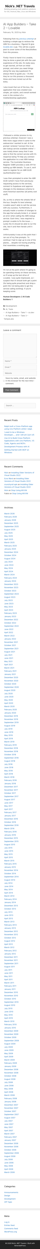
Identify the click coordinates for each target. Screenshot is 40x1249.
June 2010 (8, 1012)
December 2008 (11, 1069)
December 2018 (11, 748)
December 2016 (11, 819)
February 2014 (10, 899)
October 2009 (10, 1037)
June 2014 (8, 886)
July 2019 (8, 729)
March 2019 (9, 742)
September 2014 (11, 877)
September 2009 (11, 1041)
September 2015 (11, 841)
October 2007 (10, 1111)
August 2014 (9, 880)
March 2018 (9, 777)
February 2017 (10, 812)
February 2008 (10, 1098)
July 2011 (8, 970)
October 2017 (10, 793)
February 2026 (10, 517)
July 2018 (8, 764)
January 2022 (10, 639)
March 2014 (9, 896)
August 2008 (9, 1079)
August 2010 (9, 1005)
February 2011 (10, 986)
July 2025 (8, 533)
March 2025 (9, 542)
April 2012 (8, 944)
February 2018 (10, 780)
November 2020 (11, 681)
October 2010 (10, 999)
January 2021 (10, 674)
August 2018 (9, 761)
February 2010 (10, 1024)
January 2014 (10, 902)
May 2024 (8, 568)
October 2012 (10, 938)
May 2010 (8, 1015)
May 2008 (8, 1089)
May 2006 (8, 1166)
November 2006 (11, 1147)
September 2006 (11, 1153)
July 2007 (8, 1121)
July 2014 (8, 883)
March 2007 (9, 1134)
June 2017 (8, 803)
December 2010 (11, 992)
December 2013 (11, 906)
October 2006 (10, 1150)
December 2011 (11, 957)
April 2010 (8, 1018)
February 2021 (10, 671)
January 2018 (10, 783)
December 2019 (11, 716)
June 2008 (8, 1086)
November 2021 (11, 642)
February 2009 (10, 1063)
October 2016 (10, 822)
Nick (6, 473)
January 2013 (10, 928)
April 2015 (8, 857)
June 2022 (8, 629)
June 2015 (8, 851)
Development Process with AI (16, 447)
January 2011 (10, 989)
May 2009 (8, 1053)
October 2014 (10, 873)
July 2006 (8, 1159)
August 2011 (9, 967)
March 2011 (9, 983)
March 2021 (9, 668)
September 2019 (11, 722)
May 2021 (8, 661)
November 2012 (11, 934)
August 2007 (9, 1118)
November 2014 (11, 870)
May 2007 (8, 1127)
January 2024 (10, 581)
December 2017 (11, 787)
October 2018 (10, 755)
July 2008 (8, 1082)
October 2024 (10, 555)
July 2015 (8, 848)
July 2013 (8, 912)
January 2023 (10, 616)
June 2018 (8, 767)
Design (7, 1196)
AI (6, 309)
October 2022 (10, 623)
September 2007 (11, 1114)
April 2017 (8, 809)
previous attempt (26, 39)
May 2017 (8, 806)
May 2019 (8, 735)
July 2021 (8, 655)
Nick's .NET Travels (20, 6)
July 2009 (8, 1047)
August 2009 (9, 1044)
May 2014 (8, 889)
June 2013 (8, 915)
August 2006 (9, 1156)
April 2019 (8, 738)
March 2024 (9, 575)
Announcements (11, 1192)
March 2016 (9, 828)
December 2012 (11, 931)
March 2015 (9, 861)
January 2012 (10, 954)
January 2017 (10, 816)
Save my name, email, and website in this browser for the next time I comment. (21, 381)
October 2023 (10, 591)
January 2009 (10, 1066)
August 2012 (9, 941)
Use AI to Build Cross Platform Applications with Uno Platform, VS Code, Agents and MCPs (19, 440)
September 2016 (11, 825)
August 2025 (9, 530)
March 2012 (9, 947)
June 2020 (8, 697)
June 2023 (8, 604)
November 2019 (11, 719)
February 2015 (10, 864)
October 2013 (10, 909)
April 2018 (8, 774)
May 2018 (8, 771)
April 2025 (8, 539)
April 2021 (8, 665)
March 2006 (9, 1172)
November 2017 (11, 790)
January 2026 (10, 520)
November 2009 (11, 1034)
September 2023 (11, 594)
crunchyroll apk (10, 484)
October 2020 (10, 684)
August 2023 (9, 597)
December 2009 (11, 1031)
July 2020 (8, 694)
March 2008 (9, 1095)
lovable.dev (8, 47)
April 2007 (8, 1131)
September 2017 (11, 796)
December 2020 (11, 677)
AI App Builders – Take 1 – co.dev (20, 312)
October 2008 (10, 1076)
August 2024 (9, 559)
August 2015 (9, 844)
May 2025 (8, 536)
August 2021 (9, 652)
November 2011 (11, 960)
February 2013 (10, 925)
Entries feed (9, 1225)
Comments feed (11, 1229)
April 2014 (8, 893)
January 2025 (10, 549)
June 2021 (8, 658)
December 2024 (11, 552)
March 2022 (9, 636)
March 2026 (9, 514)
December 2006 (11, 1143)
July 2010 (8, 1008)
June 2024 (8, 565)
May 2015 (8, 854)
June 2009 (9, 1050)
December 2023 (11, 584)
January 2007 (10, 1140)
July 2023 (8, 600)
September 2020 (11, 687)
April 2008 (8, 1092)
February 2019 (10, 745)
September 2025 (11, 526)
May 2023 (8, 607)
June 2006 (9, 1163)
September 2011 (11, 963)
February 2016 (10, 832)
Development (11, 306)
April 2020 (8, 703)
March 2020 (9, 706)
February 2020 (10, 710)
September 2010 (11, 1002)
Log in (6, 1222)
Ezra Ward (8, 478)
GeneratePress (20, 1246)
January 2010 (10, 1028)
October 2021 (10, 645)
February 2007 (10, 1137)
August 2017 (9, 799)
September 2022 (11, 626)
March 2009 (9, 1060)
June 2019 (8, 732)
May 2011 (8, 976)
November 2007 (11, 1108)
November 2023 (11, 587)
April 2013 (8, 918)
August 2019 (9, 726)
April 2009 (8, 1057)
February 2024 (10, 578)
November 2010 (11, 996)
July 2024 (8, 562)
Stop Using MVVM (19, 490)
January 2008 (10, 1102)
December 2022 (11, 620)
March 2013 (9, 922)
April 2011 (8, 979)
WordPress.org (10, 1232)
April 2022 (8, 632)
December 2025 (11, 523)
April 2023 (8, 610)
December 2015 (11, 838)
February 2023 (10, 613)
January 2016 (10, 835)
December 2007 (11, 1105)
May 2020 (8, 700)
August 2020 (9, 690)
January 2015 (10, 867)
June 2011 (8, 973)
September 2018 (11, 758)
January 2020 (10, 713)
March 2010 (9, 1021)
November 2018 (11, 751)
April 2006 (8, 1169)
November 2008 (11, 1073)
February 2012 (10, 951)
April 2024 (8, 571)
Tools (10, 309)
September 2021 (11, 649)
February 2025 (10, 546)
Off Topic (8, 1202)
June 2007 (8, 1124)
